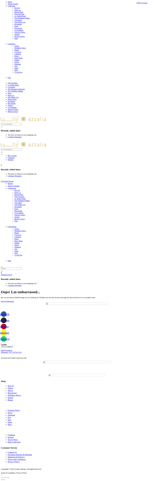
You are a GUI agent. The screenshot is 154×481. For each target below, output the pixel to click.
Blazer (16, 50)
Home (10, 2)
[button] (1, 165)
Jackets (11, 437)
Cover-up (17, 52)
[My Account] (142, 3)
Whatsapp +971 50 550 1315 (11, 352)
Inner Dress (18, 58)
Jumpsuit (17, 64)
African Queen (19, 32)
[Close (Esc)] (2, 477)
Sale (9, 78)
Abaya (16, 46)
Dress (16, 56)
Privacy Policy (14, 462)
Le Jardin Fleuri (20, 16)
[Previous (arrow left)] (2, 479)
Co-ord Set (18, 72)
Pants (16, 68)
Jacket (16, 62)
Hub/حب (17, 10)
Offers (10, 388)
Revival (17, 8)
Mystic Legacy (19, 36)
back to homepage (7, 301)
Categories (11, 44)
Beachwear (12, 393)
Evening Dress (14, 410)
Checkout (11, 158)
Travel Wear (13, 440)
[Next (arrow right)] (4, 479)
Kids (16, 38)
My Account (12, 156)
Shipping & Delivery (16, 457)
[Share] (4, 477)
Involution (18, 24)
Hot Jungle (18, 28)
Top (15, 66)
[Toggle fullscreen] (6, 477)
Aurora (17, 34)
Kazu (16, 26)
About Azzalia (13, 4)
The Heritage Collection (16, 89)
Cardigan (17, 54)
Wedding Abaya (20, 48)
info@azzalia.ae (6, 350)
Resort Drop (18, 12)
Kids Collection (14, 442)
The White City (19, 22)
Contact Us (12, 452)
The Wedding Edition (22, 18)
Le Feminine (18, 30)
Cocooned (18, 20)
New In (11, 386)
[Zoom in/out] (8, 477)
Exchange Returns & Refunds (20, 455)
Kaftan (16, 60)
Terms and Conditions (17, 459)
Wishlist (10, 160)
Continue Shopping (15, 137)
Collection (11, 6)
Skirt (16, 70)
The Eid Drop (19, 14)
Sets (9, 420)
